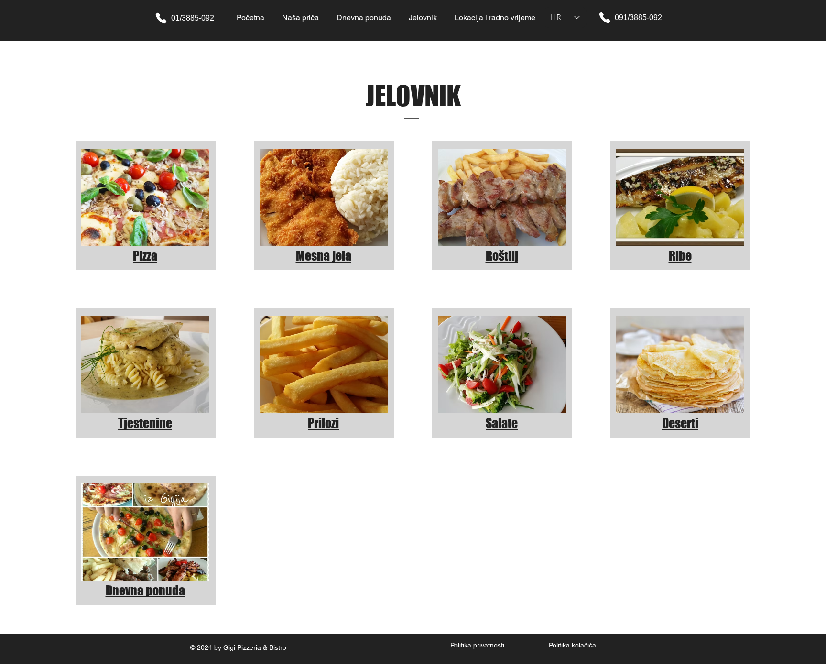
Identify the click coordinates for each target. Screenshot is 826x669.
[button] (423, 17)
